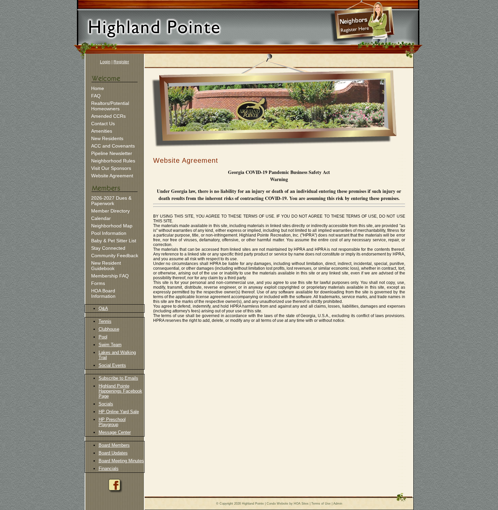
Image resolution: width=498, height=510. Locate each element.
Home (97, 88)
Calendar (101, 218)
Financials (109, 468)
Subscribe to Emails (118, 378)
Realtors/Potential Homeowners (110, 106)
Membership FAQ (110, 276)
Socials (106, 403)
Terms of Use (321, 503)
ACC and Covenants (113, 146)
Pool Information (108, 233)
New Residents (107, 138)
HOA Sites (301, 503)
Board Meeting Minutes (121, 460)
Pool (103, 336)
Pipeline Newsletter (111, 153)
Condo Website (277, 503)
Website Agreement (112, 175)
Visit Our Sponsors (111, 168)
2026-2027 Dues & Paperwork (111, 200)
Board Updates (113, 453)
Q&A (103, 308)
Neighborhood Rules (113, 160)
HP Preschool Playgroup (112, 422)
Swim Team (110, 344)
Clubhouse (109, 329)
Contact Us (103, 123)
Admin (337, 503)
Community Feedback (114, 255)
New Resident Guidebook (106, 265)
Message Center (115, 432)
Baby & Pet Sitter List (113, 240)
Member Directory (110, 211)
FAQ (96, 95)
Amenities (101, 131)
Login (105, 62)
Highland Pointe (253, 503)
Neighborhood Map (111, 225)
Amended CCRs (108, 116)
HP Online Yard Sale (119, 411)
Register (121, 62)
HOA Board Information (103, 293)
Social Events (112, 365)
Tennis (105, 321)
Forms (98, 283)
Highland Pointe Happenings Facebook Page (120, 391)
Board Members (114, 445)
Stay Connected (108, 248)
